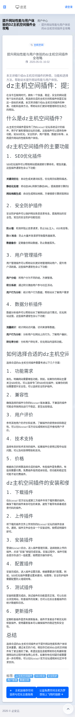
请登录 (69, 6)
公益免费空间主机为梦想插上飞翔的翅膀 (52, 692)
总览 (22, 7)
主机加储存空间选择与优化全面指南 (21, 692)
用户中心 (42, 20)
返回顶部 (68, 709)
